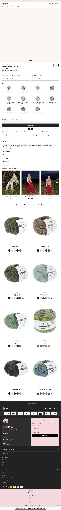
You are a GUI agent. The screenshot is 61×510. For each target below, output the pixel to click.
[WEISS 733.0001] (43, 250)
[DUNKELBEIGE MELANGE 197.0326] (20, 346)
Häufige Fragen (5, 480)
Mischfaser (5, 138)
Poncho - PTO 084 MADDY (11, 197)
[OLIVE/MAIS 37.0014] (46, 346)
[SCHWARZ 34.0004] (9, 250)
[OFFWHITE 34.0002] (12, 250)
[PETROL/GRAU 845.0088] (40, 393)
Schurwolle (21, 135)
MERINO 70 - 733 (45, 246)
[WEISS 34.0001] (15, 250)
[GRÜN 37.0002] (43, 346)
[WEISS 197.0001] (12, 346)
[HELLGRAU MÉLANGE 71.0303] (46, 298)
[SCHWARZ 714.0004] (9, 393)
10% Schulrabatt (5, 472)
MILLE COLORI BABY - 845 (45, 389)
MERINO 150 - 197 (16, 342)
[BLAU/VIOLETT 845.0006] (49, 393)
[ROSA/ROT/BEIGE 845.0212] (46, 393)
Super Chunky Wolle (29, 135)
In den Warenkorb (30, 125)
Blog (3, 462)
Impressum (30, 490)
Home (3, 6)
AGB (30, 500)
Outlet (3, 464)
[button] (29, 60)
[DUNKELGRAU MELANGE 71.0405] (43, 298)
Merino (12, 6)
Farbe (3, 84)
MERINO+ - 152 (16, 294)
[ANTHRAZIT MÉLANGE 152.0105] (17, 298)
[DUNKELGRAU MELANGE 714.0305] (17, 393)
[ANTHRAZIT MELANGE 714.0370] (15, 393)
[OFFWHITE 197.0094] (15, 346)
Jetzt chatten (10, 427)
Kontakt (3, 475)
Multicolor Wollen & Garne (12, 135)
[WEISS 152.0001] (15, 298)
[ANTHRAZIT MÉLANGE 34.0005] (17, 250)
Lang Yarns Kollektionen (39, 135)
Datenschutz (30, 492)
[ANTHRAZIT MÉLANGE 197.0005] (17, 346)
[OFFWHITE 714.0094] (12, 393)
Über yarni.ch (5, 457)
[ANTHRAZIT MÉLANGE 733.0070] (46, 250)
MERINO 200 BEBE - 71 (45, 294)
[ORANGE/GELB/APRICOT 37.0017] (49, 346)
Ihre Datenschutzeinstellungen (35, 508)
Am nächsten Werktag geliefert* (30, 1)
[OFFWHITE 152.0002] (12, 298)
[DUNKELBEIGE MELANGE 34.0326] (20, 250)
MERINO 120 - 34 (16, 246)
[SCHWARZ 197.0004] (9, 346)
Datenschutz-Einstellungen (30, 495)
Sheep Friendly (5, 459)
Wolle (8, 6)
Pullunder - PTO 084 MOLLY (30, 197)
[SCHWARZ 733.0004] (38, 250)
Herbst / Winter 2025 (50, 135)
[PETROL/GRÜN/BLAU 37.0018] (40, 346)
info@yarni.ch (6, 425)
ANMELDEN (44, 435)
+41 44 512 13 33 (8, 426)
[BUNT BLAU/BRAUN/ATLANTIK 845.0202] (38, 393)
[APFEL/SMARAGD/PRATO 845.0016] (43, 393)
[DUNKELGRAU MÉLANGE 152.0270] (20, 298)
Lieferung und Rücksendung (8, 477)
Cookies (30, 498)
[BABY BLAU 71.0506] (49, 298)
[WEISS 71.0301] (40, 298)
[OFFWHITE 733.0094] (40, 250)
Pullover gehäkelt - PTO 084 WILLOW (49, 197)
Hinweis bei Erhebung (21, 508)
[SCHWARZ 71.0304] (38, 298)
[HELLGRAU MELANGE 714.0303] (20, 393)
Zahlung (4, 482)
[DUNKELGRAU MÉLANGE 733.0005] (49, 250)
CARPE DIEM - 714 (16, 389)
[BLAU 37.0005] (38, 346)
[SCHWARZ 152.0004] (9, 298)
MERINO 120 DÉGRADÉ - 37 (44, 342)
